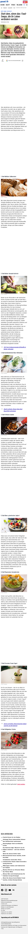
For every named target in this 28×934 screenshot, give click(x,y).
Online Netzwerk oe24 (6, 894)
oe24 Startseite (4, 899)
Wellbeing (19, 5)
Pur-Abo (3, 910)
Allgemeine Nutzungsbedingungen (9, 900)
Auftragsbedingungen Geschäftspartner (10, 922)
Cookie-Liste (4, 904)
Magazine (5, 7)
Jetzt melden (21, 784)
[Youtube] (10, 890)
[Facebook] (2, 890)
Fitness (13, 5)
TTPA (2, 929)
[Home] (1, 7)
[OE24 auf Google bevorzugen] (22, 60)
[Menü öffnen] (26, 4)
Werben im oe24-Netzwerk (7, 907)
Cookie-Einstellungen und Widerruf (9, 905)
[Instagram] (6, 890)
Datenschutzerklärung (6, 902)
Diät (25, 5)
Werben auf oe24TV (5, 909)
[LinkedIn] (14, 890)
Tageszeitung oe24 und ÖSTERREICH (10, 917)
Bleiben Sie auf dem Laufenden (8, 885)
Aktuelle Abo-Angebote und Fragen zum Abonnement (13, 925)
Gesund (2, 5)
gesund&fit (10, 7)
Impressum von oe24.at (6, 912)
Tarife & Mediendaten (6, 924)
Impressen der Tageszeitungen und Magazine (11, 927)
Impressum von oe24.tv (6, 914)
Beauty (8, 5)
